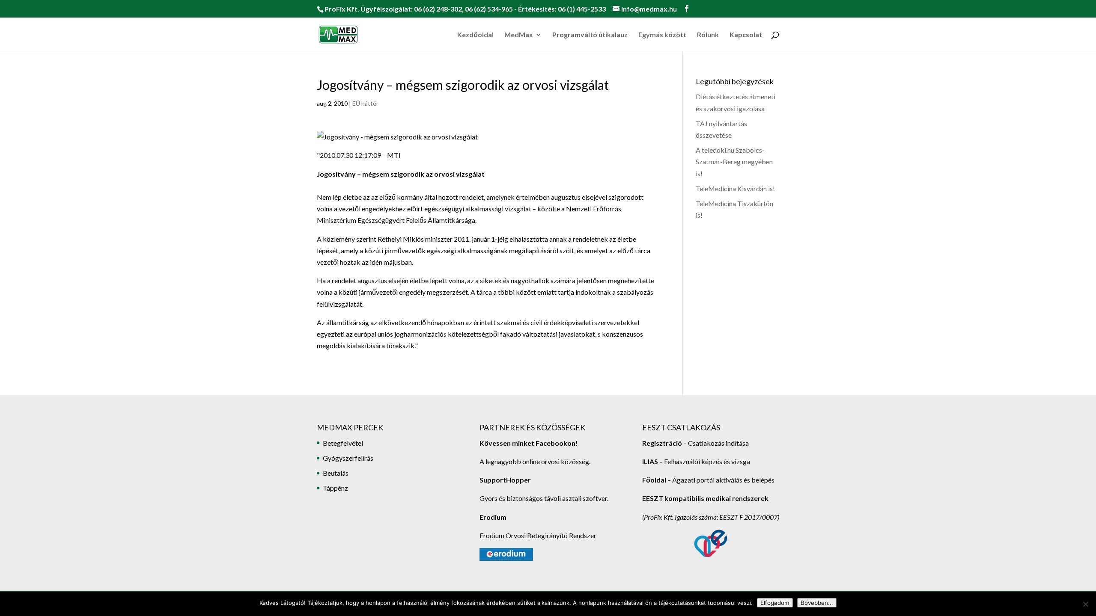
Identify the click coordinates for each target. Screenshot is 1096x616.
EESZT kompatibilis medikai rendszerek (705, 498)
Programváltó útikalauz (590, 35)
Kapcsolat (746, 35)
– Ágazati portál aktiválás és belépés (708, 480)
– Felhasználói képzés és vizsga (696, 461)
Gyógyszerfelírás (348, 458)
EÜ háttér (365, 103)
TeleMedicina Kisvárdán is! (735, 188)
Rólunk (708, 35)
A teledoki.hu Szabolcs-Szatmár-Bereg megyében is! (734, 161)
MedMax (518, 35)
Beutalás (335, 473)
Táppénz (335, 488)
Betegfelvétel (343, 443)
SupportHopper (505, 480)
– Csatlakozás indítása (715, 443)
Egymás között (662, 35)
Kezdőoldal (475, 35)
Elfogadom (774, 602)
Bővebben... (817, 602)
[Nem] (1085, 604)
